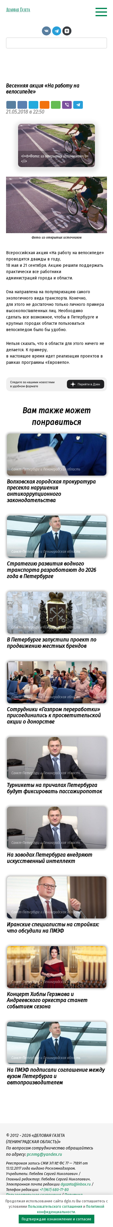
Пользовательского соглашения (55, 1206)
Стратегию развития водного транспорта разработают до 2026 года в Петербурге (51, 570)
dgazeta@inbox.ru (76, 1184)
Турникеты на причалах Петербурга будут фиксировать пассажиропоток (54, 788)
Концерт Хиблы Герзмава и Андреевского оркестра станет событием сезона (47, 1000)
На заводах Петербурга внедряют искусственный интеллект (50, 857)
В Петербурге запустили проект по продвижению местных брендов (51, 642)
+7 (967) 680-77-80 (54, 1189)
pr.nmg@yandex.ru (44, 1154)
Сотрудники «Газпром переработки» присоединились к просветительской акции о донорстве (54, 715)
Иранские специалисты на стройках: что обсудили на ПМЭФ (53, 927)
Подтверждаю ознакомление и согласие (56, 1219)
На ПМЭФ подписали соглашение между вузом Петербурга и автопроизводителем (56, 1076)
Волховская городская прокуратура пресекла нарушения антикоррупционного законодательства (51, 491)
